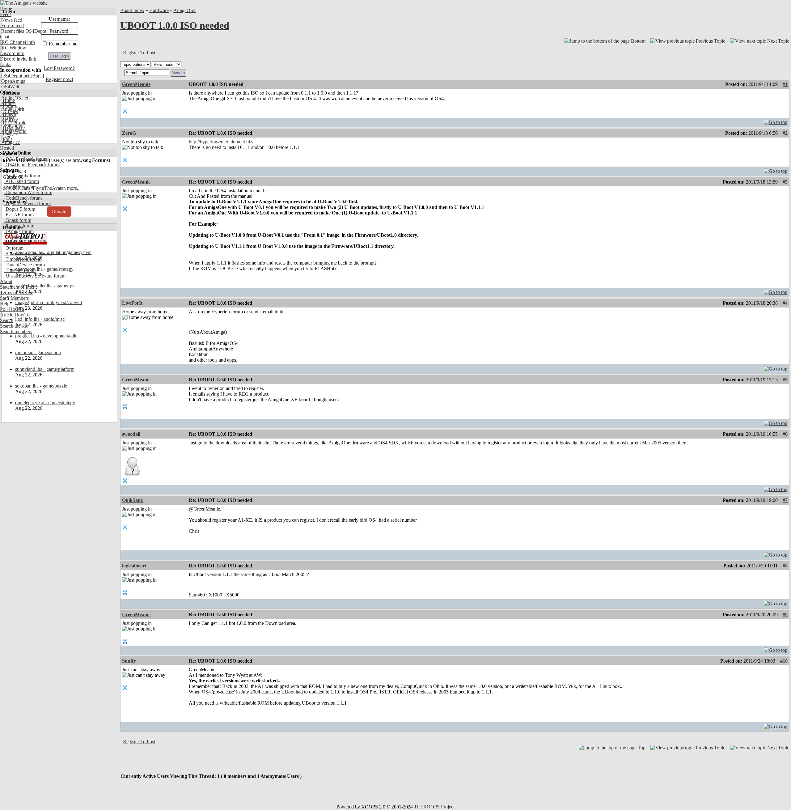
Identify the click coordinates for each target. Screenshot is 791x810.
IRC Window (13, 47)
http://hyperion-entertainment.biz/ (221, 141)
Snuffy (129, 661)
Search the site (14, 326)
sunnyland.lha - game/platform (44, 369)
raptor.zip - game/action (38, 352)
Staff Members (14, 298)
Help (5, 303)
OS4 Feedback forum (26, 159)
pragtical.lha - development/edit (45, 335)
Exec (5, 136)
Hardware (159, 10)
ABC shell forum (21, 181)
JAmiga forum (19, 231)
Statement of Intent (18, 287)
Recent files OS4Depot (23, 31)
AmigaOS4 (184, 10)
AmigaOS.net (14, 97)
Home (6, 8)
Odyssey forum (20, 237)
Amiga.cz (10, 142)
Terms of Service (16, 292)
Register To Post (139, 52)
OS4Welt (9, 86)
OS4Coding (12, 125)
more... (74, 188)
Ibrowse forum (19, 225)
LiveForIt (132, 303)
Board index (132, 10)
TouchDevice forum (24, 264)
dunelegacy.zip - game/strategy (45, 402)
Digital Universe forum (27, 203)
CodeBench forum (23, 198)
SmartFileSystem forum (28, 253)
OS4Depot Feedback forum (32, 164)
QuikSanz (132, 500)
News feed (11, 20)
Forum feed (12, 25)
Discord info (12, 53)
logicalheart (134, 565)
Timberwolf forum (22, 259)
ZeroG (129, 133)
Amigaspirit (12, 109)
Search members (16, 331)
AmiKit (8, 114)
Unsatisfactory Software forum (35, 275)
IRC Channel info (17, 42)
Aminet (8, 103)
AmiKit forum (18, 186)
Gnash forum (17, 220)
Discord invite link (18, 58)
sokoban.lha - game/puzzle (41, 385)
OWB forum (17, 242)
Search (6, 320)
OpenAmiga (12, 81)
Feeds (5, 14)
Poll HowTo (12, 309)
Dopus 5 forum (19, 209)
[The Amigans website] (24, 3)
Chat (4, 36)
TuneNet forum (20, 270)
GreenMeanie (136, 84)
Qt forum (13, 248)
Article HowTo (15, 314)
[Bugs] (36, 75)
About (6, 281)
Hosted (7, 148)
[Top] (775, 120)
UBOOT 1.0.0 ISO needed (174, 25)
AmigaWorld (13, 131)
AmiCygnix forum (22, 175)
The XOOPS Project (434, 806)
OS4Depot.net (14, 75)
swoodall (131, 434)
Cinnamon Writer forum (28, 192)
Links (5, 64)
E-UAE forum (19, 214)
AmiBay (9, 120)
